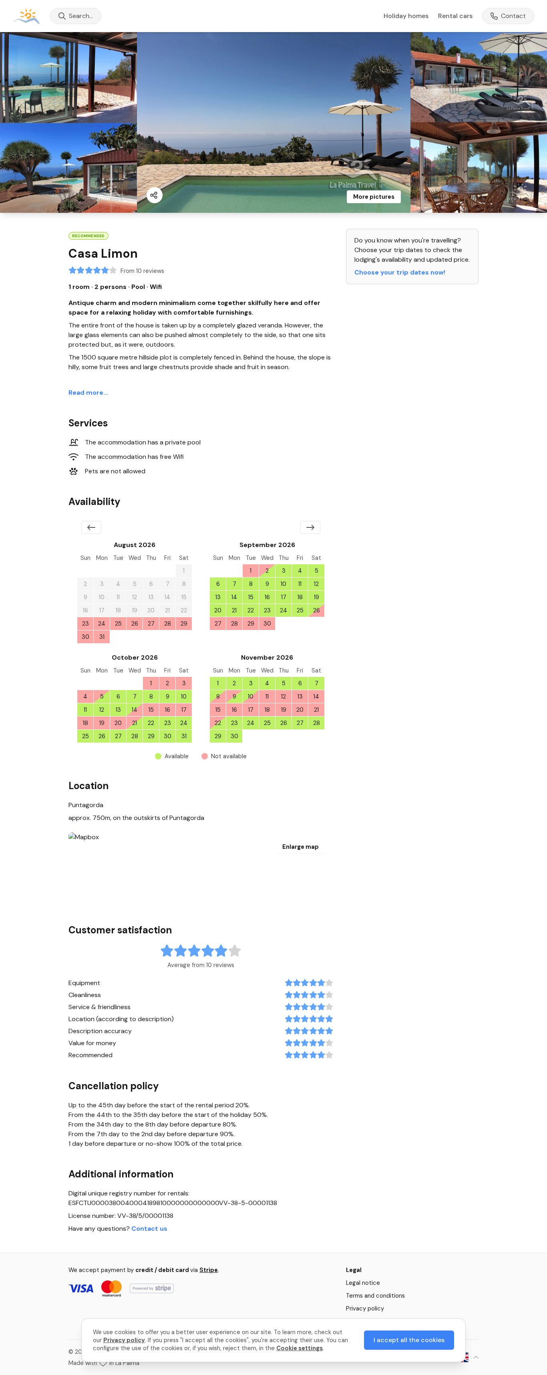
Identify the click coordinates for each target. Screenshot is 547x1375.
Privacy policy (365, 1308)
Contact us (149, 1228)
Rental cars (455, 16)
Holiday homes (406, 16)
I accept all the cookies (409, 1340)
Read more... (88, 392)
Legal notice (363, 1283)
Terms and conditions (375, 1296)
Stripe (208, 1270)
